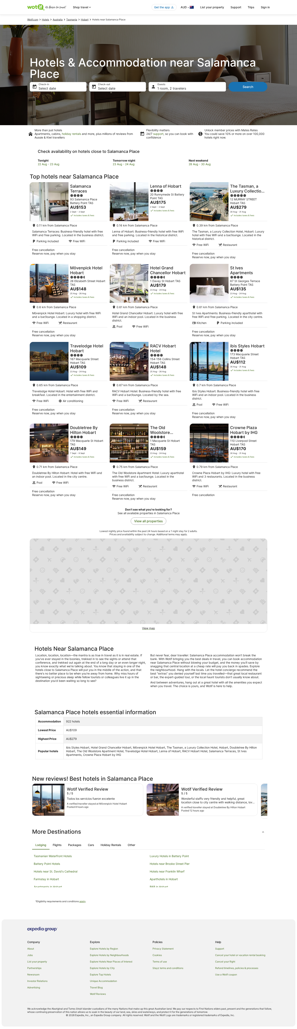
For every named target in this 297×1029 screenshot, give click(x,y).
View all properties (148, 521)
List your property (212, 7)
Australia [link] (58, 19)
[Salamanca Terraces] (68, 221)
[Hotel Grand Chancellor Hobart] (148, 301)
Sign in (265, 7)
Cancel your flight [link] (225, 961)
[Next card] (267, 801)
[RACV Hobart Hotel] (148, 381)
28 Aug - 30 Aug (200, 164)
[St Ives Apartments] (228, 301)
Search (248, 87)
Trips (251, 7)
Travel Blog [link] (96, 987)
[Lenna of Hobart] (148, 221)
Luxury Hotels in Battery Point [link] (169, 856)
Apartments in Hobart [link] (48, 886)
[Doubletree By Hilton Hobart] (68, 463)
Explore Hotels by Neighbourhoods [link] (109, 955)
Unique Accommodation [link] (103, 980)
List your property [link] (37, 961)
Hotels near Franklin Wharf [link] (167, 871)
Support (236, 7)
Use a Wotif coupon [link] (226, 974)
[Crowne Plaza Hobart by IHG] (228, 463)
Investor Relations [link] (37, 980)
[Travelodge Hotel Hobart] (68, 381)
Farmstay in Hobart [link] (46, 879)
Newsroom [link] (33, 974)
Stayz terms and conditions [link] (168, 968)
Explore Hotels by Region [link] (104, 948)
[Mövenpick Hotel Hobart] (68, 301)
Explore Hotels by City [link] (102, 968)
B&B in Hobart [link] (159, 886)
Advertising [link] (33, 987)
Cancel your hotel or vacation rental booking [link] (240, 955)
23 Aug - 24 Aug (124, 164)
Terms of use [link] (160, 961)
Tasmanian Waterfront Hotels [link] (53, 856)
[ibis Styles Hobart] (228, 381)
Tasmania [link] (71, 19)
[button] (148, 831)
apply (82, 901)
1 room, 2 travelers (171, 88)
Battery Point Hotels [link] (47, 863)
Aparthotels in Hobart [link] (164, 879)
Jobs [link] (30, 955)
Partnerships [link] (34, 968)
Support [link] (219, 948)
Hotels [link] (45, 19)
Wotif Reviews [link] (98, 993)
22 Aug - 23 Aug (48, 164)
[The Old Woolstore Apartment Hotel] (148, 463)
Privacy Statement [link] (163, 948)
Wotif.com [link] (32, 19)
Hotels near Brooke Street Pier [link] (170, 863)
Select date (47, 88)
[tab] (41, 845)
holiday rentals (71, 133)
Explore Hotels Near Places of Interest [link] (111, 961)
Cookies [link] (157, 955)
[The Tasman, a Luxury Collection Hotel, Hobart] (228, 221)
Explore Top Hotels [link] (100, 974)
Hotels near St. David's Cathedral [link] (55, 871)
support (158, 133)
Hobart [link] (84, 19)
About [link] (30, 948)
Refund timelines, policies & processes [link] (236, 968)
